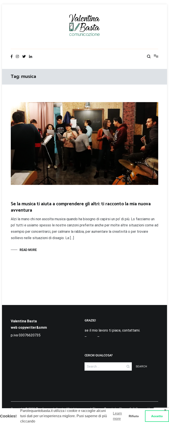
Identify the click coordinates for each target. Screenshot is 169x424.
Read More (28, 250)
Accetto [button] (157, 416)
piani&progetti (20, 196)
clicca (92, 337)
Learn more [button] (117, 415)
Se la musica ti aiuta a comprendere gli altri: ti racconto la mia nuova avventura (81, 207)
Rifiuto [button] (134, 416)
